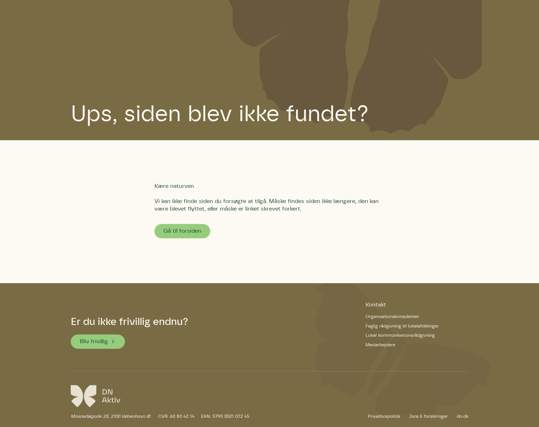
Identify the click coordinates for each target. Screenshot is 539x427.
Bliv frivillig (94, 341)
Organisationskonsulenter (392, 316)
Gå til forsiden (182, 231)
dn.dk (462, 416)
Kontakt (376, 305)
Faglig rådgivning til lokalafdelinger (402, 326)
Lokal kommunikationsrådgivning (400, 335)
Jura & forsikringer (428, 416)
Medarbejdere (380, 345)
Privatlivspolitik (384, 416)
